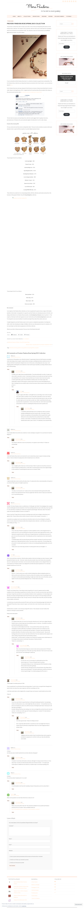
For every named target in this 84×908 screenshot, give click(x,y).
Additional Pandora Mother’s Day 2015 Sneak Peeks (19, 342)
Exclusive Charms (59, 16)
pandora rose (20, 347)
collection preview (13, 347)
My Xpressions (34, 892)
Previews (44, 16)
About (19, 16)
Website (10, 850)
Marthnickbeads (35, 890)
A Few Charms (34, 881)
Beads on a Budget (35, 884)
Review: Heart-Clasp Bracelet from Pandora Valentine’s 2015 (39, 344)
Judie (12, 554)
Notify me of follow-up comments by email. (19, 859)
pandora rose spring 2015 (28, 347)
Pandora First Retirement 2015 (20, 899)
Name (10, 838)
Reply (8, 369)
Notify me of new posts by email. (17, 862)
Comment (11, 825)
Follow (66, 47)
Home (14, 16)
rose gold (36, 347)
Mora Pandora (18, 370)
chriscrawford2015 (14, 586)
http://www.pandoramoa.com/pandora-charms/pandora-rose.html (25, 809)
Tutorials (68, 16)
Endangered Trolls (35, 887)
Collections (27, 16)
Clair (21, 391)
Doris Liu (12, 794)
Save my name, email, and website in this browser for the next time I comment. (26, 856)
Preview (9, 21)
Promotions (36, 16)
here (11, 85)
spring (12, 21)
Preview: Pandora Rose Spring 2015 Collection (26, 23)
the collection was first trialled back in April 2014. (31, 92)
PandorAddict (34, 895)
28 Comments (26, 338)
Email (10, 844)
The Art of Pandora (35, 898)
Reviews (50, 16)
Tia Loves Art (13, 679)
